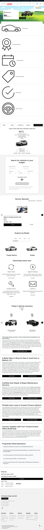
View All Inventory (21, 307)
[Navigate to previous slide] (1, 15)
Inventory (3, 513)
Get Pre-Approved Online (32, 419)
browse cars (7, 413)
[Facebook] (2, 508)
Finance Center (12, 419)
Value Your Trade (21, 516)
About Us (36, 515)
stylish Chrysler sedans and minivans (13, 343)
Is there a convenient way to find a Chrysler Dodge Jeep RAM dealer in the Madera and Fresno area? (21, 463)
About (36, 513)
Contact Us (5, 498)
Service (11, 513)
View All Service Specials (32, 200)
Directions (36, 518)
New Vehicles (3, 515)
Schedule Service (39, 200)
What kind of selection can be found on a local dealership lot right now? (18, 446)
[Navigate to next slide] (43, 15)
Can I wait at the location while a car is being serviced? (15, 458)
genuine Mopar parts (18, 392)
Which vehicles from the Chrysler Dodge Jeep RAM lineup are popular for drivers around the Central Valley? (21, 451)
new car (11, 368)
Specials (28, 513)
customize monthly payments (15, 413)
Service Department (13, 516)
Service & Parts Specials (30, 519)
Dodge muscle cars (29, 342)
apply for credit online (30, 413)
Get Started (11, 296)
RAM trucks (13, 342)
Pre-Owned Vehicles (4, 516)
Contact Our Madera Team (22, 351)
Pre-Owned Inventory (32, 376)
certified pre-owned (32, 368)
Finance (20, 513)
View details (22, 150)
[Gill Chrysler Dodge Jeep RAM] (4, 3)
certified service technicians (35, 387)
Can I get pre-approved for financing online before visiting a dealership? (18, 455)
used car (15, 370)
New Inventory (12, 376)
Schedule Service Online (32, 398)
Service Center (12, 398)
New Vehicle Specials (29, 515)
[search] (43, 3)
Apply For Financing (21, 515)
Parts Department (13, 518)
